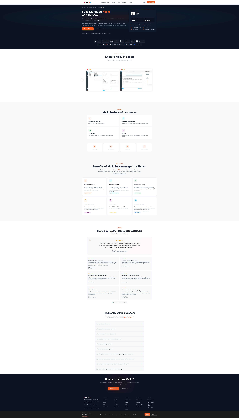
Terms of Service (139, 404)
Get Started (151, 2)
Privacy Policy (85, 416)
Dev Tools (105, 402)
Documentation (139, 399)
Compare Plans (125, 388)
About (126, 400)
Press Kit (126, 402)
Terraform (116, 404)
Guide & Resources (101, 28)
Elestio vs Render (150, 402)
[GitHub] (85, 405)
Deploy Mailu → (88, 28)
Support (126, 409)
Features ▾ (114, 2)
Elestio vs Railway (150, 400)
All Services (105, 406)
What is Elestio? (128, 399)
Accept (147, 414)
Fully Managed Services (87, 7)
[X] (93, 405)
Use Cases (116, 406)
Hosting (94, 7)
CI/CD (115, 400)
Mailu (119, 169)
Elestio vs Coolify (150, 407)
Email (99, 7)
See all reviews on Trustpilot (119, 302)
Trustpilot (101, 44)
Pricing (130, 2)
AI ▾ (119, 2)
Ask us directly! (128, 317)
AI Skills (115, 402)
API (114, 407)
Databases (105, 399)
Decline (153, 414)
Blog (126, 404)
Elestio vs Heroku (150, 399)
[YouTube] (90, 405)
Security (126, 406)
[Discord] (96, 405)
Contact (137, 407)
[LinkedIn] (88, 405)
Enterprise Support (139, 406)
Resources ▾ (124, 2)
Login (144, 2)
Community (138, 402)
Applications (105, 400)
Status (126, 407)
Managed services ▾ (105, 2)
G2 (108, 44)
